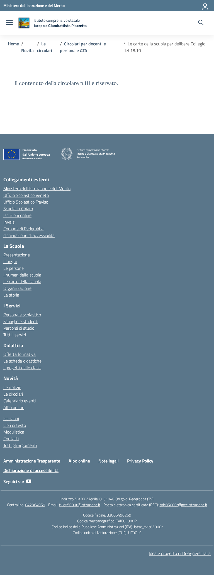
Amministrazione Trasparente (31, 460)
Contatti (11, 438)
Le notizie (12, 387)
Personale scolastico (22, 314)
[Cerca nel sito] (200, 23)
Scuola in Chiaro (18, 208)
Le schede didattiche (22, 361)
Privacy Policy (140, 460)
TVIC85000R (126, 521)
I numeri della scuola (22, 274)
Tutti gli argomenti (20, 445)
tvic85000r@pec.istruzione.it (183, 505)
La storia (11, 295)
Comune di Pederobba (23, 228)
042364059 (35, 505)
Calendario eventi (19, 400)
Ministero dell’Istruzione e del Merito (36, 188)
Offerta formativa (19, 354)
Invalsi (9, 222)
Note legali (108, 460)
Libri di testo (14, 425)
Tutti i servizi (14, 334)
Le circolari (13, 394)
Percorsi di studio (18, 328)
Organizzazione (17, 288)
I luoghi (10, 261)
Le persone (13, 268)
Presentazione (16, 254)
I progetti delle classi (22, 367)
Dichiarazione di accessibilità (31, 470)
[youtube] (28, 481)
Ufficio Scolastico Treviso (25, 202)
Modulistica (13, 432)
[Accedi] (205, 5)
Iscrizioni (11, 418)
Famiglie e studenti (20, 321)
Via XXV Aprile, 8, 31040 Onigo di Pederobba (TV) (114, 499)
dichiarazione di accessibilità (29, 235)
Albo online (13, 407)
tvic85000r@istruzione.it (79, 505)
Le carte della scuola (22, 281)
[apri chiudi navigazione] (9, 23)
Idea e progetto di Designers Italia (180, 553)
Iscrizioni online (17, 215)
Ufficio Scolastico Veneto (26, 195)
